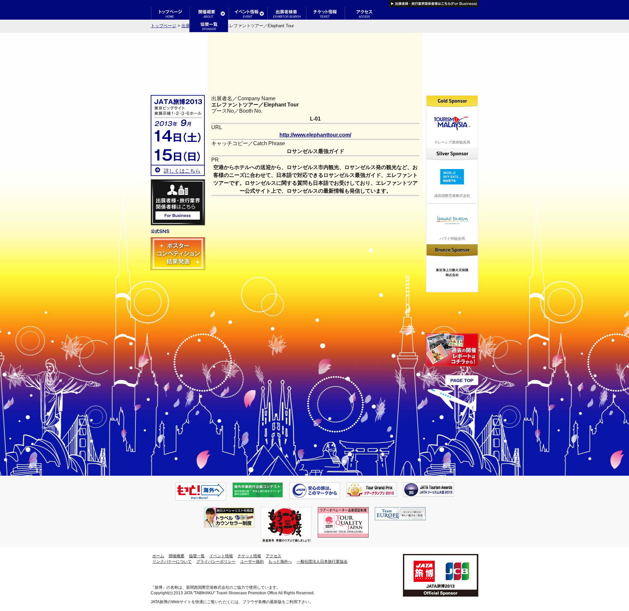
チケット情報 (249, 556)
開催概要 (176, 556)
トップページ (163, 25)
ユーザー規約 (252, 561)
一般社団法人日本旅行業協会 (322, 561)
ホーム (158, 556)
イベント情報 (221, 556)
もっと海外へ (280, 561)
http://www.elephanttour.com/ (315, 135)
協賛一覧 (197, 556)
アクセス (273, 556)
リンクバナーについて (172, 561)
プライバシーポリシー (216, 561)
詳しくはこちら (182, 171)
